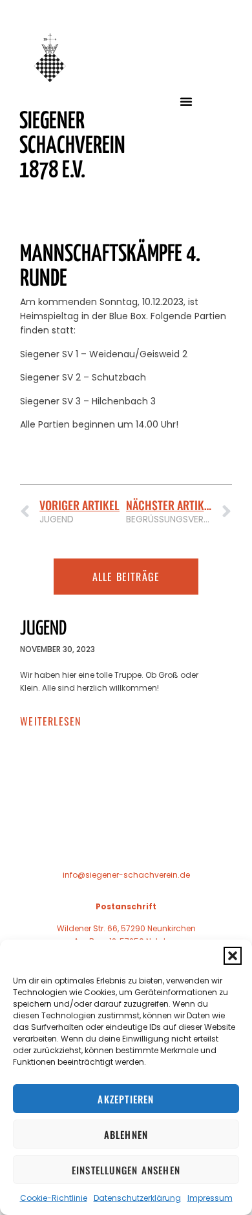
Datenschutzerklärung (137, 1197)
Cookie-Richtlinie (53, 1197)
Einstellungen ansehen (126, 1170)
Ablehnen (126, 1134)
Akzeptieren (126, 1099)
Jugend (43, 628)
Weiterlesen (50, 721)
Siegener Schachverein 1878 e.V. (72, 146)
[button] (232, 955)
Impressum (210, 1197)
